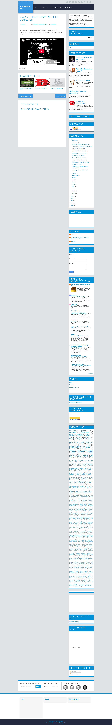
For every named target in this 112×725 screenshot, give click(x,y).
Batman (74, 499)
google (90, 549)
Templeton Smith (73, 445)
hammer (86, 551)
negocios (88, 563)
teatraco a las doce (81, 576)
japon (79, 554)
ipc (76, 554)
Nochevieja (89, 514)
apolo (78, 527)
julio (73, 180)
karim (84, 557)
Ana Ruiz (75, 497)
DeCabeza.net (74, 320)
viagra (88, 581)
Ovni (80, 515)
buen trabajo (88, 482)
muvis (92, 562)
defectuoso (84, 537)
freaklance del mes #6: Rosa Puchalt (84, 58)
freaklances (35, 24)
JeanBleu (76, 510)
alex (75, 524)
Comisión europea (80, 501)
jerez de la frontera (74, 555)
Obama (75, 515)
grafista (70, 550)
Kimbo (90, 510)
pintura (76, 568)
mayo (73, 184)
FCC (77, 505)
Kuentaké (89, 469)
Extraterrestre (72, 505)
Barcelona (81, 459)
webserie (72, 433)
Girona (82, 442)
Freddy (79, 506)
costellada (83, 535)
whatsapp (75, 584)
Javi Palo (79, 473)
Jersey (80, 510)
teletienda (71, 577)
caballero (77, 530)
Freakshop (44, 7)
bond (91, 528)
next (92, 563)
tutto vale (71, 580)
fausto (89, 445)
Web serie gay (90, 522)
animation (79, 446)
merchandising (76, 562)
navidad (75, 563)
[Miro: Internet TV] (74, 621)
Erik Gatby (81, 460)
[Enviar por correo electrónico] (20, 68)
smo (83, 573)
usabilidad (78, 580)
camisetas (90, 530)
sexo (92, 494)
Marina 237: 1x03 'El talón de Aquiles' (81, 144)
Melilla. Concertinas (84, 513)
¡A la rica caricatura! (83, 80)
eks (83, 541)
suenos (74, 464)
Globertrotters (85, 506)
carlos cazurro (83, 532)
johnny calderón (83, 555)
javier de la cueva (85, 554)
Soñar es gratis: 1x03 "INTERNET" (79, 153)
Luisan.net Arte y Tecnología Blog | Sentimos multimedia (79, 345)
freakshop (71, 384)
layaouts (87, 558)
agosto (74, 177)
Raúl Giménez (87, 517)
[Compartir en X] (23, 68)
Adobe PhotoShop (84, 496)
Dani (82, 503)
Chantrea (84, 500)
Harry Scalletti (78, 508)
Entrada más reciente (25, 96)
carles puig (77, 532)
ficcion (78, 450)
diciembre (74, 140)
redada (81, 571)
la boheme (89, 557)
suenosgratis (89, 575)
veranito (83, 581)
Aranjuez (89, 478)
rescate (85, 571)
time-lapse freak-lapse (77, 579)
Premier (77, 517)
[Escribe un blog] (21, 68)
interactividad (72, 476)
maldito (91, 450)
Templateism (55, 722)
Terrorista (83, 445)
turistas (86, 477)
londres (72, 559)
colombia (75, 533)
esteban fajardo (89, 544)
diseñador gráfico (87, 470)
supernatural (90, 451)
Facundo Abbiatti (83, 505)
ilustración (79, 438)
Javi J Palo (87, 460)
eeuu (80, 541)
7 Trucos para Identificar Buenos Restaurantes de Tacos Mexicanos (78, 313)
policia (71, 439)
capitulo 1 (89, 483)
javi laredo (84, 476)
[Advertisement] (36, 149)
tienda (88, 577)
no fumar (91, 564)
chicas (80, 458)
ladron (70, 558)
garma (76, 549)
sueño (84, 464)
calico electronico (73, 483)
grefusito (85, 550)
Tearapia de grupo (80, 521)
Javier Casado (89, 509)
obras (72, 566)
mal (82, 560)
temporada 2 (72, 473)
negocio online (82, 563)
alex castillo (79, 524)
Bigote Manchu (73, 441)
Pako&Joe (85, 465)
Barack (70, 499)
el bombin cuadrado (89, 541)
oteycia (87, 566)
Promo (81, 517)
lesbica (81, 490)
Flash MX (75, 506)
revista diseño (72, 572)
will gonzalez (81, 584)
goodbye (85, 549)
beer (72, 467)
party (86, 567)
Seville (81, 448)
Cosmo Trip (90, 454)
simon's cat (73, 573)
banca (92, 527)
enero (73, 193)
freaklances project (43, 24)
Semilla (84, 519)
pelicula (72, 491)
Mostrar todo (91, 373)
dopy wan (84, 540)
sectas (73, 451)
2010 (72, 203)
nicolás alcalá (73, 564)
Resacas (71, 470)
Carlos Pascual (73, 500)
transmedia (80, 477)
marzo (74, 188)
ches (70, 533)
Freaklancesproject (73, 442)
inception (89, 553)
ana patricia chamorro (75, 526)
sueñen (79, 464)
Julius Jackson (89, 442)
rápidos (81, 472)
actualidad (85, 455)
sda (76, 572)
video (85, 495)
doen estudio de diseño (75, 540)
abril (73, 186)
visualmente (72, 469)
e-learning (75, 541)
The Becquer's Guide (80, 481)
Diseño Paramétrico (75, 347)
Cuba (78, 503)
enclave (70, 544)
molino (91, 490)
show (72, 495)
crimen (88, 448)
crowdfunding (73, 536)
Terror (78, 455)
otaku (83, 566)
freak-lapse (86, 548)
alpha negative (86, 524)
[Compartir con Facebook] (24, 68)
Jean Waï (71, 510)
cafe (82, 530)
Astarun (73, 334)
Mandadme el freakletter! (75, 402)
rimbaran (71, 492)
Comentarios (74, 674)
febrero (74, 191)
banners (72, 528)
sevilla (92, 572)
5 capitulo (77, 496)
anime (90, 526)
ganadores (71, 549)
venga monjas (78, 581)
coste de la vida (77, 535)
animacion (85, 526)
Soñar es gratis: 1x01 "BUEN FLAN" (80, 170)
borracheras (71, 530)
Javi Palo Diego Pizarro (80, 509)
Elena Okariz (74, 460)
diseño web (75, 487)
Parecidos (85, 515)
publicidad (85, 491)
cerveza (82, 467)
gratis (81, 550)
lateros (81, 468)
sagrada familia (78, 492)
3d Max (72, 496)
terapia (76, 577)
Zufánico (80, 523)
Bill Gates (79, 499)
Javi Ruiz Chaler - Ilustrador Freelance (80, 326)
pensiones (71, 568)
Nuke (70, 515)
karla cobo (76, 490)
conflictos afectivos (83, 533)
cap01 (70, 531)
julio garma (87, 437)
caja (85, 530)
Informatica (71, 509)
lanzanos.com (76, 558)
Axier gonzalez (78, 456)
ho (76, 472)
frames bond (73, 548)
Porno (90, 515)
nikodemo (79, 564)
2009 (72, 205)
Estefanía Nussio (83, 504)
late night (82, 558)
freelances (73, 463)
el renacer (81, 542)
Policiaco (81, 443)
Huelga (84, 508)
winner (76, 585)
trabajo (85, 579)
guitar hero (90, 550)
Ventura (88, 435)
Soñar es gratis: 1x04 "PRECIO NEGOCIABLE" (82, 146)
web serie (87, 438)
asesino (82, 527)
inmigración (71, 554)
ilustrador (83, 474)
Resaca (74, 518)
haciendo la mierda (79, 551)
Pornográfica (71, 517)
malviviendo (90, 476)
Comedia (87, 459)
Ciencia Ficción (72, 501)
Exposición (90, 504)
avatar (75, 482)
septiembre (75, 175)
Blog (36, 7)
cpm (70, 487)
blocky (81, 528)
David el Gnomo (87, 503)
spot (70, 575)
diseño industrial (85, 539)
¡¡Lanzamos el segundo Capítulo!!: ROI (77, 92)
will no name (88, 584)
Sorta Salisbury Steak (82, 287)
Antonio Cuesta (82, 497)
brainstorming (81, 482)
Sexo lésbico (89, 519)
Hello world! (74, 305)
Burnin (88, 434)
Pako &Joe (73, 454)
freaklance (89, 467)
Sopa (74, 521)
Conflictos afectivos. (89, 501)
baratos (83, 461)
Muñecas (71, 481)
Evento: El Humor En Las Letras (78, 296)
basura (77, 528)
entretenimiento (77, 544)
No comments (53, 24)
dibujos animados (77, 539)
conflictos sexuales (73, 486)
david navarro (77, 537)
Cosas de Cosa (73, 503)
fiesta (75, 546)
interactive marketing (73, 468)
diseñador (71, 474)
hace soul (72, 551)
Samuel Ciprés (78, 519)
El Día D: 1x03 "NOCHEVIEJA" (81, 102)
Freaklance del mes (56, 7)
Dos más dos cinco (73, 479)
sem (85, 572)
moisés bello (82, 562)
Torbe (81, 522)
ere (81, 487)
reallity (90, 491)
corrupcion (82, 486)
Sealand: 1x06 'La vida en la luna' (80, 151)
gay (85, 488)
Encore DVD (75, 504)
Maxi (70, 513)
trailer (90, 468)
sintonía (76, 495)
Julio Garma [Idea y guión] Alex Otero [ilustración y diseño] (80, 238)
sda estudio (81, 572)
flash (86, 458)
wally (70, 584)
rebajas (76, 571)
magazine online (77, 560)
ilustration (89, 474)
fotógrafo (87, 546)
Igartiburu (89, 508)
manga (86, 560)
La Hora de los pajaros (86, 479)
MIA (84, 512)
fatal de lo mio (85, 545)
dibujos (70, 539)
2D (92, 495)
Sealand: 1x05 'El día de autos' (79, 160)
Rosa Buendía (80, 518)
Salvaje (72, 461)
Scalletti (89, 443)
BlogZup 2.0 (74, 295)
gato (81, 549)
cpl (90, 486)
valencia (83, 580)
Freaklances (25, 7)
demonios (71, 450)
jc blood (91, 554)
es (84, 487)
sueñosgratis (90, 464)
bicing (77, 467)
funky (90, 548)
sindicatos (78, 573)
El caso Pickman (74, 447)
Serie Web (87, 439)
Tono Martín (76, 522)
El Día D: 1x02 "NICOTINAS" (78, 155)
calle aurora (82, 483)
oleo (75, 566)
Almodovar (76, 478)
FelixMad (23, 24)
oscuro (79, 566)
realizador (71, 571)
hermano (91, 551)
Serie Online (79, 439)
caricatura (89, 531)
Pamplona (91, 465)
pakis (86, 468)
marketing (86, 490)
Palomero (74, 443)
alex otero (78, 437)
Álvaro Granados (77, 586)
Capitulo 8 (91, 499)
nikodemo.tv (85, 564)
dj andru (91, 539)
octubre (74, 173)
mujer (88, 562)
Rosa (90, 473)
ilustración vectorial (80, 553)
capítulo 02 (71, 485)
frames (91, 546)
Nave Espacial (77, 514)
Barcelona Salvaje (88, 456)
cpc (87, 486)
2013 (72, 196)
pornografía (90, 568)
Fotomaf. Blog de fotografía (78, 364)
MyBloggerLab (62, 722)
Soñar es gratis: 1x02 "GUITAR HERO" (80, 162)
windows (71, 585)
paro (82, 567)
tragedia (90, 579)
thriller (73, 452)
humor (71, 434)
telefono (89, 576)
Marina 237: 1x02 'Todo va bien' (79, 157)
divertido (77, 474)
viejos (77, 582)
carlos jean (90, 532)
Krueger (71, 512)
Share (70, 47)
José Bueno (85, 510)
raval (70, 464)
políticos (85, 568)
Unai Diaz (73, 458)
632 (86, 452)
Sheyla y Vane (78, 470)
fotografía (71, 488)
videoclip (72, 582)
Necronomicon (72, 448)
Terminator (87, 521)
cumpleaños (80, 536)
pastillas (90, 567)
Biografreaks (85, 499)
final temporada (80, 546)
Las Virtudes (79, 512)
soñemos (73, 477)
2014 (72, 139)
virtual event (89, 582)
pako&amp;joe (76, 567)
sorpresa (90, 573)
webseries (79, 452)
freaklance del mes (74, 387)
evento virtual (77, 545)
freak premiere (79, 488)
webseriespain (81, 454)
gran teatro (76, 550)
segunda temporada (87, 492)
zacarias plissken (88, 585)
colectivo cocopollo (81, 485)
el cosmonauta (74, 542)
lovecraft (84, 450)
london (91, 558)
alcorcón (71, 524)
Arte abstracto (89, 497)
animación (79, 434)
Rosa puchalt (86, 518)
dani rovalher (86, 536)
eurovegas (71, 545)
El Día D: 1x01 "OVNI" (76, 164)
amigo (91, 524)
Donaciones (68, 7)
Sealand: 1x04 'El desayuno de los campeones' (39, 18)
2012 (72, 198)
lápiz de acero (84, 559)
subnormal (75, 575)
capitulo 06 (76, 531)
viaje (92, 581)
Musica (73, 455)
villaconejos (82, 582)
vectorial (89, 580)
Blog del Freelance (75, 311)
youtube (81, 585)
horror (79, 463)
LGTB (75, 512)
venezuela (71, 581)
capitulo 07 (83, 531)
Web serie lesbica (74, 523)
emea (90, 542)
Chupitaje (90, 500)
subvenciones (82, 575)
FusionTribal (74, 304)
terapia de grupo (82, 577)
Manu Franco (89, 512)
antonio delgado (72, 527)
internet (78, 476)
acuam (85, 523)
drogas (70, 541)
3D (76, 459)
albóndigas (90, 523)
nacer (72, 563)
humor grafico (87, 446)
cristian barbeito (89, 535)
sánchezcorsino (72, 576)
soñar (81, 495)
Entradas (73, 671)
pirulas (80, 568)
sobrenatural (81, 451)
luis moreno (77, 559)
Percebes (80, 435)
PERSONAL (73, 328)
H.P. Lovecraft (86, 447)
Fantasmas (72, 446)
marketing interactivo (86, 463)
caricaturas (71, 532)
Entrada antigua (60, 96)
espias (83, 544)
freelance (71, 438)
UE (87, 481)
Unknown (73, 241)
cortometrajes (90, 461)
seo (88, 572)
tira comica (73, 465)
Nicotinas (83, 514)
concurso (89, 485)
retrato (90, 571)
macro (90, 559)
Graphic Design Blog (76, 355)
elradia (86, 542)
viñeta (89, 495)
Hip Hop (91, 452)
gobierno (71, 472)
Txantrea (78, 461)
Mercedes (72, 435)
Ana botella (83, 478)
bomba (86, 528)
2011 (72, 200)
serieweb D (88, 472)
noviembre (75, 143)
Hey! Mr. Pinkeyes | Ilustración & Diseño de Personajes (80, 285)
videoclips (79, 465)
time (70, 437)
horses (72, 553)
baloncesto (87, 527)
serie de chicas (86, 494)
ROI (92, 460)
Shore (70, 521)
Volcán (84, 522)
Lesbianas (85, 473)
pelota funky (78, 491)
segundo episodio (73, 494)
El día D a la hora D (81, 469)
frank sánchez (79, 548)
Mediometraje (75, 513)
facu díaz (89, 487)
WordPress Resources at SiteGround (79, 356)
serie (80, 494)
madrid (70, 560)
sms (86, 573)
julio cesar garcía (77, 557)
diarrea (90, 537)
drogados (90, 540)
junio (73, 182)
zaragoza (71, 586)
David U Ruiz (86, 441)
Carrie (79, 500)
